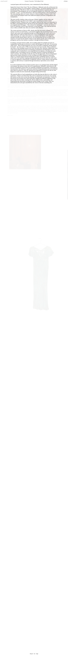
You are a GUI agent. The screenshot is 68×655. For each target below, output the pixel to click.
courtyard (4, 1)
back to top (34, 653)
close (65, 1)
